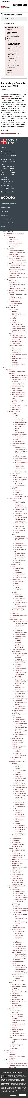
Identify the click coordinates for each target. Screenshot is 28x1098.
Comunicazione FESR (20, 668)
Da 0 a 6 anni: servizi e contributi (21, 771)
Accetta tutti (22, 1095)
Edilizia (17, 493)
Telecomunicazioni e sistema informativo (20, 947)
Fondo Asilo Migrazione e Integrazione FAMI (19, 747)
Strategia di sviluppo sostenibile (17, 372)
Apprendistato (19, 790)
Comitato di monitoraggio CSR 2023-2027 (20, 687)
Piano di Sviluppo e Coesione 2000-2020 (21, 722)
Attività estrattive (17, 1026)
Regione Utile (9, 279)
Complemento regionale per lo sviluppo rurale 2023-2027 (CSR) (21, 682)
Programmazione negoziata (19, 355)
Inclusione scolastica (20, 784)
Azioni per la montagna (21, 479)
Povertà (17, 583)
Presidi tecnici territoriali (18, 975)
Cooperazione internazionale (19, 616)
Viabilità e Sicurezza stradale (20, 859)
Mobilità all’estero (20, 791)
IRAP (13, 1043)
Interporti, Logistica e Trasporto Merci (17, 872)
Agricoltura (12, 374)
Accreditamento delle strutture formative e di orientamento (21, 795)
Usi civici (14, 321)
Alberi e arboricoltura (13, 41)
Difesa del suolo (16, 912)
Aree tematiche (10, 370)
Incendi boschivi (19, 939)
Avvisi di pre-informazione (18, 628)
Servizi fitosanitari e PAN (18, 392)
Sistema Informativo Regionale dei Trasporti (18, 883)
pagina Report (6, 96)
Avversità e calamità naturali (19, 377)
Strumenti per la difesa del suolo (21, 915)
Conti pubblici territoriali (18, 364)
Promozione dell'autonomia (19, 596)
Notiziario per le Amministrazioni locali (18, 323)
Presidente (12, 237)
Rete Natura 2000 (20, 442)
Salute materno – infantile (19, 1001)
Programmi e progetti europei (20, 699)
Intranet (3, 226)
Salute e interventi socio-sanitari (20, 599)
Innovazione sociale (20, 582)
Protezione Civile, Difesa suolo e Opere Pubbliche (17, 887)
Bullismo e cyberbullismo (18, 775)
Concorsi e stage (13, 271)
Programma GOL (16, 842)
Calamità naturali (16, 890)
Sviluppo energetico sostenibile (17, 1017)
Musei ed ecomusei (20, 521)
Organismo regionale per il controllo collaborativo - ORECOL (17, 259)
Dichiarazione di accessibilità (8, 203)
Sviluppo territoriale (17, 1015)
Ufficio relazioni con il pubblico (17, 285)
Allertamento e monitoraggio (19, 936)
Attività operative (19, 980)
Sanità (10, 982)
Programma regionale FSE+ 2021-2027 (21, 624)
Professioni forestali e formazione (13, 53)
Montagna (9, 70)
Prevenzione (15, 994)
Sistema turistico (19, 555)
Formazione (18, 945)
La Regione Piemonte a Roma (17, 266)
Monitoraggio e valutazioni (19, 639)
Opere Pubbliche (16, 905)
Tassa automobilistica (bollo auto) (19, 1040)
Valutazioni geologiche (21, 956)
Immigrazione (18, 576)
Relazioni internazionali (15, 264)
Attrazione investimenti (18, 1024)
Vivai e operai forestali (13, 65)
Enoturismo (18, 563)
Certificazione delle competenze (20, 800)
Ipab (16, 591)
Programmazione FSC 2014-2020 (21, 732)
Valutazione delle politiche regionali (19, 359)
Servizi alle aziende (17, 391)
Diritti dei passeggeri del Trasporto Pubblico (18, 857)
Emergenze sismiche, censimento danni (20, 900)
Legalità (14, 617)
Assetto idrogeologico (21, 918)
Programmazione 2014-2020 (19, 675)
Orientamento (15, 841)
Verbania (12, 172)
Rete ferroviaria (16, 861)
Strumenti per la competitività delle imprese (20, 816)
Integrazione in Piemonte (19, 751)
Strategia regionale (20, 536)
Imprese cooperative (17, 1030)
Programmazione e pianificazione (20, 932)
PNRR (13, 759)
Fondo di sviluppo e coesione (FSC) (19, 715)
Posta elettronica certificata (8, 223)
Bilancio (14, 357)
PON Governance (16, 757)
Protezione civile (16, 929)
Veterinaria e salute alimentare (17, 997)
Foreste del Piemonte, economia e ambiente (14, 43)
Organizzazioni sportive (21, 538)
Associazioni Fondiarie (21, 478)
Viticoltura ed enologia (18, 400)
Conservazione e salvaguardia (19, 437)
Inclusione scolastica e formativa (21, 603)
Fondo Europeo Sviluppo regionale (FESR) (18, 650)
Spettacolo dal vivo (20, 530)
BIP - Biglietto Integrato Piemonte (18, 851)
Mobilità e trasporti (14, 848)
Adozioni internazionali (18, 608)
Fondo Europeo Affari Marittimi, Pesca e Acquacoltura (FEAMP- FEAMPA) (18, 741)
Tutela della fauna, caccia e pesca (19, 397)
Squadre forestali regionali (19, 978)
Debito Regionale (16, 349)
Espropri (14, 319)
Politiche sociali (16, 580)
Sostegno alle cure (17, 990)
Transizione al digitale (18, 1035)
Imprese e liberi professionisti (17, 1056)
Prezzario (17, 907)
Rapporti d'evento (20, 892)
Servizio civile (15, 614)
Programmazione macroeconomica (16, 352)
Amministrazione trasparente (17, 270)
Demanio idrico (16, 903)
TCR (13, 1047)
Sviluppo (11, 1009)
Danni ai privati (19, 894)
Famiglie (17, 585)
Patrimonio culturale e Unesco (21, 524)
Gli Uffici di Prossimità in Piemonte (18, 1064)
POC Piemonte (19, 725)
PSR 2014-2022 (16, 407)
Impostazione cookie (8, 192)
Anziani (17, 587)
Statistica (14, 366)
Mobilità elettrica (16, 865)
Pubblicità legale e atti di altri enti (18, 294)
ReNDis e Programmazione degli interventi (21, 922)
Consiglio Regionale (14, 241)
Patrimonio (12, 334)
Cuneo (2, 174)
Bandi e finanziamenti (15, 283)
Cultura (14, 500)
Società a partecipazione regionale (18, 277)
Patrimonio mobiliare (17, 341)
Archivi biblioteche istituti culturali (20, 503)
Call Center (12, 286)
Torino (11, 170)
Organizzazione (10, 249)
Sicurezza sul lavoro (17, 999)
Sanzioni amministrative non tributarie (16, 291)
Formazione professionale (19, 786)
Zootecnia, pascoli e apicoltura (17, 403)
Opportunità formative (21, 788)
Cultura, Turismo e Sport (15, 498)
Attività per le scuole (20, 778)
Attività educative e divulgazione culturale (21, 507)
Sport (13, 534)
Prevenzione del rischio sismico (18, 962)
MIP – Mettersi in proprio (19, 821)
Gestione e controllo (20, 636)
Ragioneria (15, 362)
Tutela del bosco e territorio (15, 63)
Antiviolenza (18, 572)
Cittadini (11, 1052)
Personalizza (13, 1095)
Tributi (10, 1037)
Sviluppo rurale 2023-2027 (19, 406)
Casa (13, 612)
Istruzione (14, 763)
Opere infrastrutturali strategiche (18, 875)
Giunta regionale (13, 239)
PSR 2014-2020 (12, 60)
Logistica (17, 941)
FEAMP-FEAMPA (16, 409)
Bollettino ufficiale (14, 281)
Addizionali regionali (17, 1045)
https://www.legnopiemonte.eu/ (10, 134)
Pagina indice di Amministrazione (15, 234)
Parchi (16, 440)
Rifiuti (16, 430)
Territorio (8, 75)
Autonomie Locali (13, 309)
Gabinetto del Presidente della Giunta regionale (17, 253)
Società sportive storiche (19, 541)
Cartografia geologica (21, 954)
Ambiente (9, 30)
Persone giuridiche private (19, 610)
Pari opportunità (19, 568)
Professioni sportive (20, 549)
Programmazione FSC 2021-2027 (21, 728)
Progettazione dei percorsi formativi (20, 804)
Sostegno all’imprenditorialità (20, 824)
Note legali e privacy (6, 207)
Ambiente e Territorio (11, 27)
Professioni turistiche (20, 557)
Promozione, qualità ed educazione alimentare (18, 384)
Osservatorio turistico (21, 561)
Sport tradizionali (19, 544)
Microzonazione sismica (21, 973)
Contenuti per (9, 1050)
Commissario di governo (18, 928)
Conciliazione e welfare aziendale (18, 836)
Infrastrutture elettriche (21, 909)
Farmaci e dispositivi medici (19, 992)
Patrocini (11, 296)
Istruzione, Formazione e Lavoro (17, 761)
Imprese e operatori (13, 51)
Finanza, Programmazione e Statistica (16, 346)
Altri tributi (15, 1049)
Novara (12, 168)
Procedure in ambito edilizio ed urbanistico (21, 966)
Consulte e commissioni (15, 243)
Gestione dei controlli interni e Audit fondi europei (17, 274)
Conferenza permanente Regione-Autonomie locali (19, 327)
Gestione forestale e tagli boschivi (14, 47)
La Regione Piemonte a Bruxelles (18, 262)
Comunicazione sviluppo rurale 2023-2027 (21, 692)
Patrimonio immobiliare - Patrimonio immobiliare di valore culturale (19, 337)
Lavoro (14, 808)
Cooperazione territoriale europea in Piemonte (21, 702)
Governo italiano (5, 1)
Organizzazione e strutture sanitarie (19, 987)
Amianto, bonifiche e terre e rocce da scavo (21, 420)
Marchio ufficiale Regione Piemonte (16, 299)
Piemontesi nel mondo (21, 517)
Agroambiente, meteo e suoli (20, 375)
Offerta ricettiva (19, 559)
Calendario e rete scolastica (19, 768)
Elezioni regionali (16, 313)
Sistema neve (18, 547)
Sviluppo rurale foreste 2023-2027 (14, 57)
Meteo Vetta (18, 483)
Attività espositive (20, 519)
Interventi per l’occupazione (18, 811)
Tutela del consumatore (21, 578)
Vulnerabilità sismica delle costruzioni (20, 970)
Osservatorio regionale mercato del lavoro (18, 845)
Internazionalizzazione (18, 1033)
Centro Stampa (16, 343)
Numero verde (5, 179)
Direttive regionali (20, 807)
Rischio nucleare (19, 432)
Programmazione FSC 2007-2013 (21, 735)
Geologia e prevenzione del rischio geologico (19, 951)
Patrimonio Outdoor (20, 485)
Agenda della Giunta (14, 245)
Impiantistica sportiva (21, 546)
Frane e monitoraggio (21, 958)
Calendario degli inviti (21, 661)
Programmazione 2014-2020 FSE (19, 647)
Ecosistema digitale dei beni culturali (21, 510)
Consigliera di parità (20, 833)
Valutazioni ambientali (21, 423)
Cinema (17, 532)
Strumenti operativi (17, 1005)
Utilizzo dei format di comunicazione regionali (15, 302)
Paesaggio (9, 72)
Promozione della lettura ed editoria (20, 528)
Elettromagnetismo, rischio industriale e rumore (20, 426)
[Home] (2, 13)
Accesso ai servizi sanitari (19, 984)
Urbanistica (18, 491)
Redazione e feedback (6, 219)
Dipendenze (15, 1003)
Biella (2, 172)
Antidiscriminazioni (20, 574)
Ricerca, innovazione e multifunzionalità (18, 388)
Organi (8, 235)
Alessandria (4, 168)
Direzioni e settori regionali (16, 251)
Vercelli (12, 174)
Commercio (15, 1032)
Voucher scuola (19, 765)
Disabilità (14, 593)
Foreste (9, 38)
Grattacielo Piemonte (14, 268)
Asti (2, 170)
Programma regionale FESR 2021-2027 (21, 654)
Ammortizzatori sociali (21, 827)
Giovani (17, 570)
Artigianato (15, 1028)
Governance (18, 718)
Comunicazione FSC (20, 720)
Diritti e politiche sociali (15, 564)
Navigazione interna (17, 863)
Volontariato (18, 943)
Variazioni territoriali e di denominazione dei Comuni (19, 331)
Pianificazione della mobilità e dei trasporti (19, 868)
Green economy (10, 68)
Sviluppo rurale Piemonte (19, 678)
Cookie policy (4, 211)
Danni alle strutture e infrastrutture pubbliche (21, 896)
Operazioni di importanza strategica (21, 632)
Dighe (16, 926)
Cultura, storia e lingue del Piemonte (21, 514)
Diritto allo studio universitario (19, 781)
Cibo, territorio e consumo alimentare (19, 380)
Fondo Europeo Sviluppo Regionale (18, 1021)
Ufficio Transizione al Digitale (17, 256)
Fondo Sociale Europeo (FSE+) (20, 621)
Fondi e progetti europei (15, 619)
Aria (16, 417)
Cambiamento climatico (12, 36)
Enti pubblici (12, 1054)
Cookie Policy (10, 1091)
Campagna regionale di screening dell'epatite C (18, 1066)
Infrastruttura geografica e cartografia (21, 495)
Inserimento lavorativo (21, 606)
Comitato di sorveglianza (18, 643)
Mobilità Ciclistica (16, 854)
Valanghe (17, 960)
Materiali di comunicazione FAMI (20, 754)
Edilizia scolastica (16, 839)
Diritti (13, 566)
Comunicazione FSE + (20, 634)
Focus (10, 1062)
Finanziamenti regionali (21, 911)
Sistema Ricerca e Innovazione (17, 1012)
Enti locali (14, 311)
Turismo (14, 551)
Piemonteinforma (13, 247)
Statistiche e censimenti (18, 394)
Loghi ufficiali (4, 215)
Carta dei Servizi (13, 305)
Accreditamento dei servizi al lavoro (20, 830)
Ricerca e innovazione (18, 1007)
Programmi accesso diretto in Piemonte (20, 707)
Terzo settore (18, 589)
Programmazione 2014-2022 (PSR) (19, 696)
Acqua (16, 415)
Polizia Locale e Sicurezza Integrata (19, 316)
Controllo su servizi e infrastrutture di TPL (17, 879)
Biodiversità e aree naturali (11, 33)
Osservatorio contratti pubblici (17, 288)
